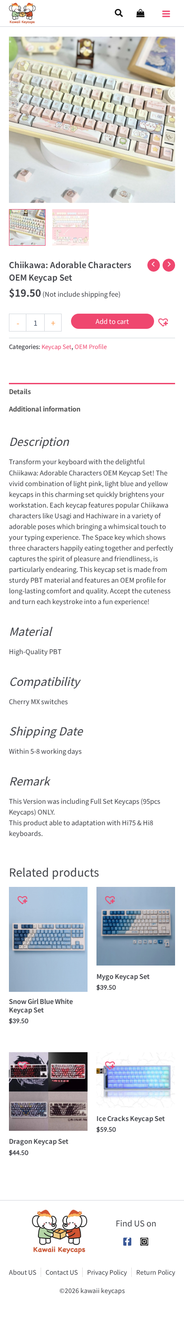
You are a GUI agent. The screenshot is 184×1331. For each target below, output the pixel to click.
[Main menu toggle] (166, 11)
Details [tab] (20, 391)
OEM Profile (91, 346)
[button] (119, 13)
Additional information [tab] (44, 408)
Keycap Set (56, 346)
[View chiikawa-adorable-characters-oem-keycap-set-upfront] (70, 227)
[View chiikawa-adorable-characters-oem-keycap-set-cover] (27, 227)
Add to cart (112, 321)
